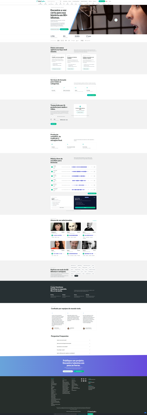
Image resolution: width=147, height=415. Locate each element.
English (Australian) (77, 269)
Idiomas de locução (65, 386)
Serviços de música (53, 400)
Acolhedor (87, 255)
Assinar (85, 207)
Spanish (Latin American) (86, 265)
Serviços (69, 1)
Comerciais (52, 381)
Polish (93, 273)
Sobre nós (90, 1)
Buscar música (62, 207)
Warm (52, 255)
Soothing (56, 237)
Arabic (83, 269)
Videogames (52, 386)
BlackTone (54, 171)
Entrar (110, 1)
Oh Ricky (54, 179)
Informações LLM (74, 390)
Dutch (78, 271)
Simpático (75, 255)
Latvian (82, 271)
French (90, 267)
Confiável (68, 255)
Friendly (72, 237)
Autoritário (90, 255)
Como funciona (65, 1)
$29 (94, 171)
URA (51, 385)
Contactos (94, 1)
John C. (84, 232)
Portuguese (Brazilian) (74, 267)
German (93, 265)
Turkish (83, 273)
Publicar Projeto (102, 1)
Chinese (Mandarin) (78, 273)
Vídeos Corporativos (54, 383)
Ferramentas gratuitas (76, 1)
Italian (93, 267)
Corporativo (91, 237)
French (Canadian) (73, 271)
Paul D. (68, 232)
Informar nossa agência (55, 29)
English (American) (73, 265)
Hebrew (86, 271)
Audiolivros (52, 387)
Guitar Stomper (55, 188)
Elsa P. (52, 250)
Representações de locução (66, 393)
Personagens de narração (66, 392)
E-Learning (52, 382)
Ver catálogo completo (92, 193)
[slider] (79, 167)
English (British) (80, 265)
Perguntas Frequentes (84, 1)
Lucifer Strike (55, 170)
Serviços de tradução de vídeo (55, 401)
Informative (75, 237)
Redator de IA (53, 405)
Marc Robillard (54, 180)
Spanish (80, 267)
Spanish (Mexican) (90, 271)
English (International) (92, 269)
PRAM (52, 388)
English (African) (88, 273)
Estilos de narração (65, 390)
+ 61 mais (76, 275)
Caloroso (84, 237)
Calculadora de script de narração (55, 404)
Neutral (58, 237)
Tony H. (84, 250)
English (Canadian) (84, 267)
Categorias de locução (66, 389)
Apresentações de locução (66, 391)
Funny (57, 255)
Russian (86, 269)
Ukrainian (72, 275)
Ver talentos (94, 220)
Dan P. (68, 250)
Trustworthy (68, 237)
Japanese (72, 269)
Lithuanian (72, 273)
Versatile (55, 255)
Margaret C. (53, 232)
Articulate (53, 237)
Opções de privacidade (75, 387)
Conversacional (87, 237)
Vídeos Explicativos (53, 384)
